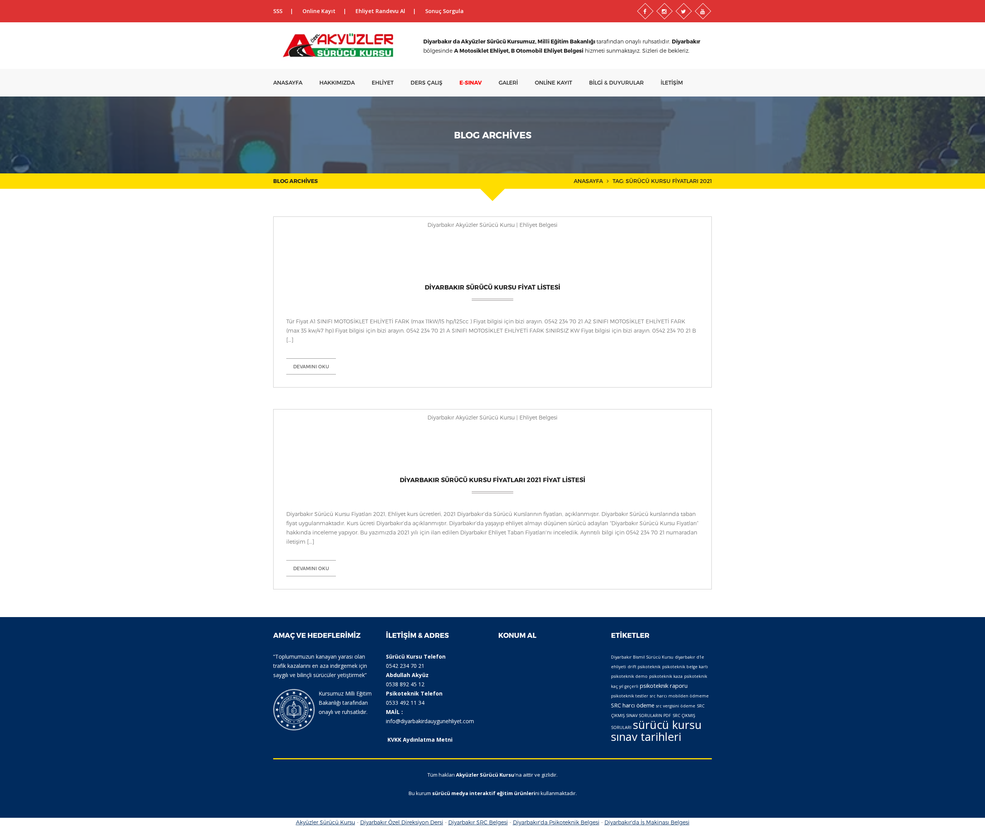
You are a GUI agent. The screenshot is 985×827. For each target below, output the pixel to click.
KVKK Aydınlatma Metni (420, 739)
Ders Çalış (426, 82)
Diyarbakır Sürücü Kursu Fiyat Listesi (492, 287)
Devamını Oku (311, 366)
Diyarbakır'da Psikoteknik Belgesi (556, 822)
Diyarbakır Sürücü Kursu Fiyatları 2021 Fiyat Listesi (492, 479)
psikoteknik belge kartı (685, 666)
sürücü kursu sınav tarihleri (656, 730)
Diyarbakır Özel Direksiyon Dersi (401, 822)
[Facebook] (645, 11)
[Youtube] (703, 11)
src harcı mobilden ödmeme (679, 696)
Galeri (508, 82)
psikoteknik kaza (666, 676)
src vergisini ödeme (675, 706)
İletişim (672, 82)
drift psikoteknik (644, 666)
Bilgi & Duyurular (616, 82)
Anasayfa (287, 82)
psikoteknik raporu (664, 685)
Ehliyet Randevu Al (380, 11)
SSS (277, 11)
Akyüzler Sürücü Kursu (325, 822)
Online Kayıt (319, 11)
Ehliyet (383, 82)
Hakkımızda (337, 82)
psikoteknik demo (629, 676)
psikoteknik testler (629, 696)
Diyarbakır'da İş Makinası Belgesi (647, 822)
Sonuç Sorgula (444, 11)
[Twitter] (684, 11)
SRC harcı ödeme (632, 705)
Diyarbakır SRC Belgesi (478, 822)
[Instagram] (664, 11)
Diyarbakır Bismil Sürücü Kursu (642, 657)
